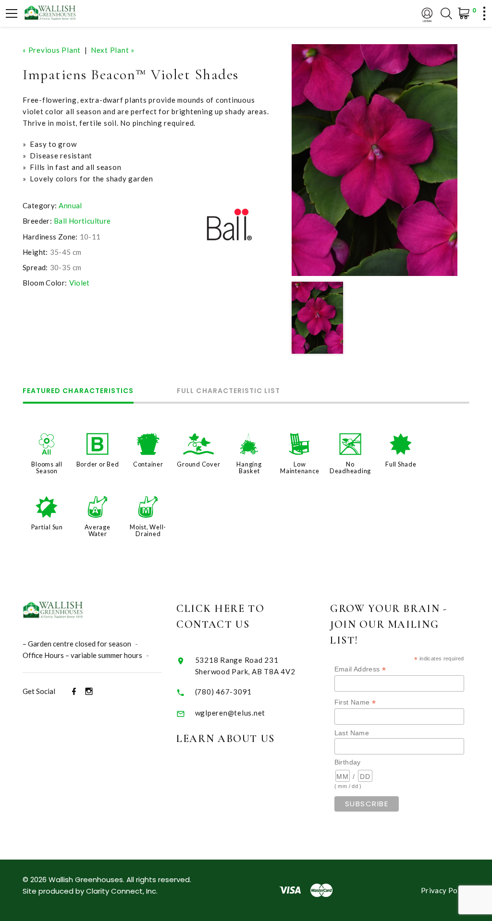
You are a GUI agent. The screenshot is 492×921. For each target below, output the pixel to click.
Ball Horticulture (82, 220)
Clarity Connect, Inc (121, 891)
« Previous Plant (52, 50)
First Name (355, 702)
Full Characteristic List (228, 391)
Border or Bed (97, 464)
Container (148, 464)
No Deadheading (350, 467)
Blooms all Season (46, 467)
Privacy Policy (445, 890)
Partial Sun (47, 527)
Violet (79, 282)
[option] (374, 160)
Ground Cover (198, 464)
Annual (70, 205)
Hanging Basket (248, 467)
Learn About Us (225, 738)
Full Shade (401, 464)
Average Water (97, 530)
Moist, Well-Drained (148, 530)
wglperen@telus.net (230, 712)
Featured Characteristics (78, 391)
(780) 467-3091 (223, 691)
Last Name (351, 733)
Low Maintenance (299, 467)
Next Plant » (113, 50)
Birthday (347, 762)
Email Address (360, 669)
